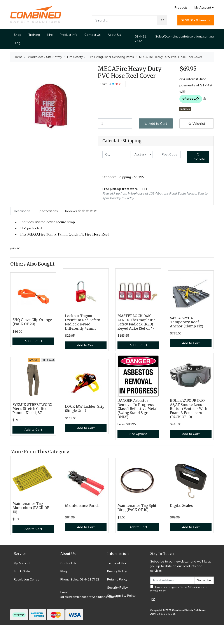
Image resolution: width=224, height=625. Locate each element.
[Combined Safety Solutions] (35, 14)
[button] (196, 123)
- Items (196, 20)
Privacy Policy (117, 571)
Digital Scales (181, 506)
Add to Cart (157, 123)
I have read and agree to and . (178, 589)
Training (34, 35)
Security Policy (117, 587)
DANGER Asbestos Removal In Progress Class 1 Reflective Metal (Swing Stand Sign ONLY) (137, 408)
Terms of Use (116, 563)
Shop (17, 35)
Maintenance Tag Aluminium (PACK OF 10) (30, 508)
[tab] (22, 211)
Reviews (71, 211)
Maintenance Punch (82, 506)
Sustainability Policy (121, 596)
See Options (138, 434)
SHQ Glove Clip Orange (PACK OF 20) (32, 322)
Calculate (198, 159)
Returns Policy (117, 579)
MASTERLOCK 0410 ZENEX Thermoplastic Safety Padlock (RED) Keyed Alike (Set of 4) (136, 322)
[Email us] (153, 599)
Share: (104, 84)
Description (22, 211)
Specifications (48, 211)
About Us (114, 35)
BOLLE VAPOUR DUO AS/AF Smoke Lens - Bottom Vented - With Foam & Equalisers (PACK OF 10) (188, 408)
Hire (50, 35)
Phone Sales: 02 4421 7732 (79, 579)
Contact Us (92, 35)
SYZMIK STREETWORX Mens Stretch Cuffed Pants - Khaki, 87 (32, 409)
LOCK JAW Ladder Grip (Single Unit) (84, 408)
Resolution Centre (26, 579)
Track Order (22, 571)
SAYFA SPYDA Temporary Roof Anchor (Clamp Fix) (186, 322)
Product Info (68, 35)
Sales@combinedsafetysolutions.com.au (184, 36)
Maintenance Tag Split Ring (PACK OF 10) (136, 508)
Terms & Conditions (191, 587)
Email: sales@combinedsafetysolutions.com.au (89, 594)
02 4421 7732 (140, 38)
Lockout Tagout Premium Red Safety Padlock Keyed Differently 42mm (82, 322)
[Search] (162, 20)
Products (181, 7)
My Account (202, 7)
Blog (17, 43)
